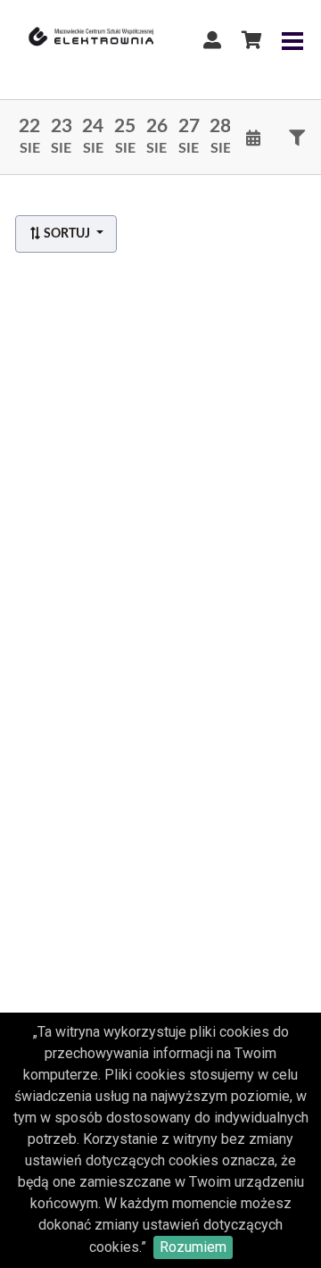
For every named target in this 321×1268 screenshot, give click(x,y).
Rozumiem (193, 1247)
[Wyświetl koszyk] (251, 40)
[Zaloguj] (212, 40)
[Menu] (292, 40)
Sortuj (67, 234)
